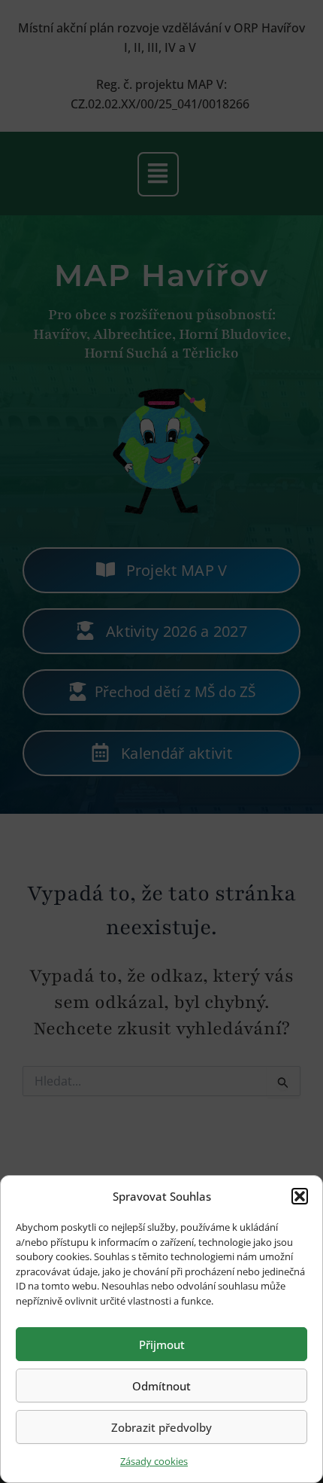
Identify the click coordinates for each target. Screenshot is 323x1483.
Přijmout (162, 1344)
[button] (299, 1196)
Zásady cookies (154, 1461)
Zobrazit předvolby (161, 1427)
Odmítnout (161, 1385)
